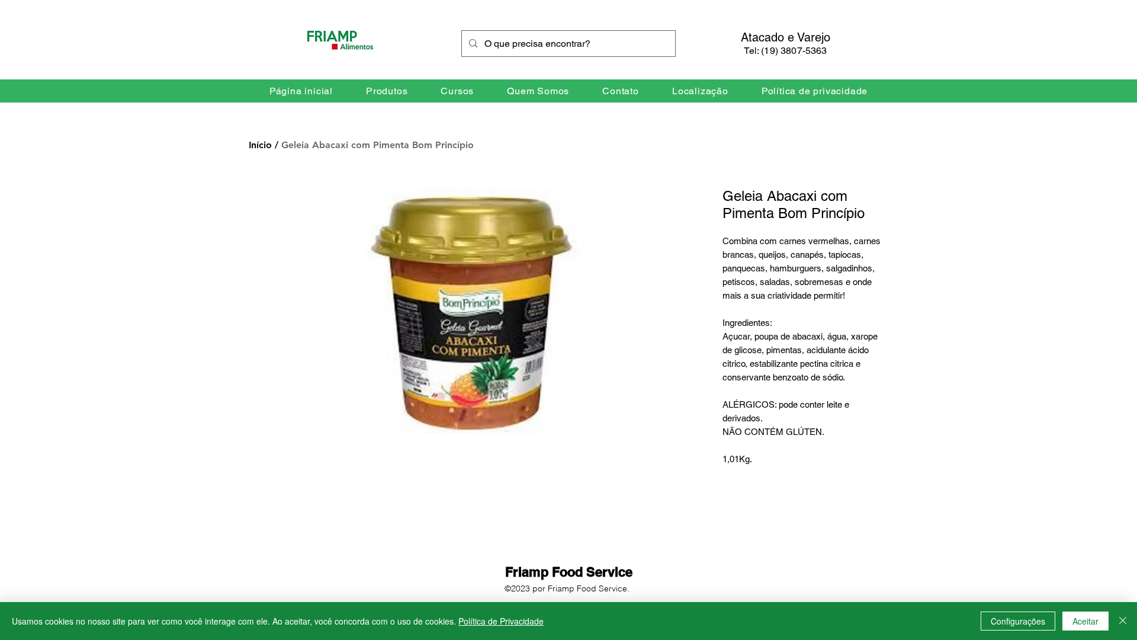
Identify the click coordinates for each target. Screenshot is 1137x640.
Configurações (1018, 621)
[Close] (1123, 621)
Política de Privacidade (501, 621)
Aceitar (1085, 621)
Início (260, 145)
